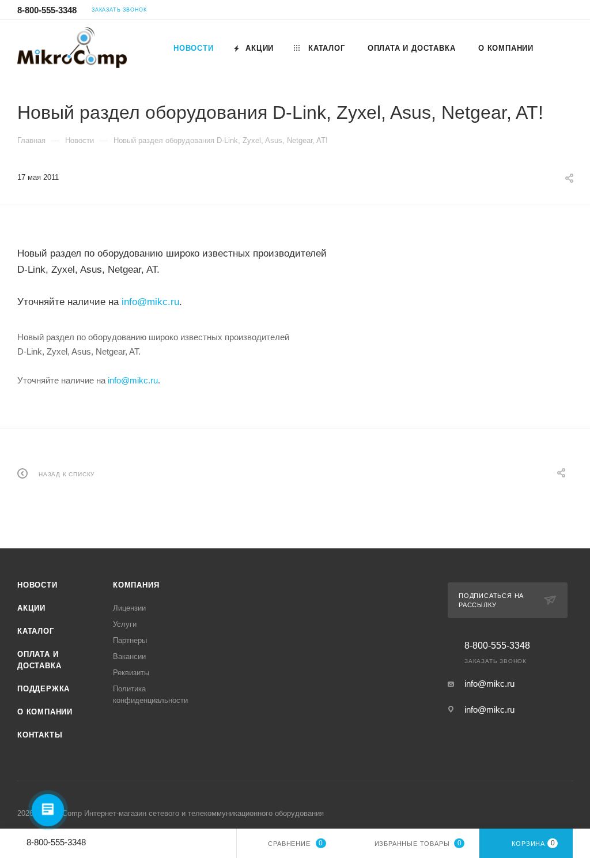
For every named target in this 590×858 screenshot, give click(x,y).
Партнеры (130, 640)
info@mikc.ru (150, 301)
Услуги (125, 624)
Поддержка (43, 688)
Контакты (39, 735)
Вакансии (129, 656)
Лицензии (129, 608)
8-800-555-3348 (47, 10)
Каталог (35, 631)
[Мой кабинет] (567, 11)
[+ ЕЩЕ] (558, 48)
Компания (136, 585)
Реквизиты (131, 672)
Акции (31, 608)
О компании (45, 712)
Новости (37, 585)
